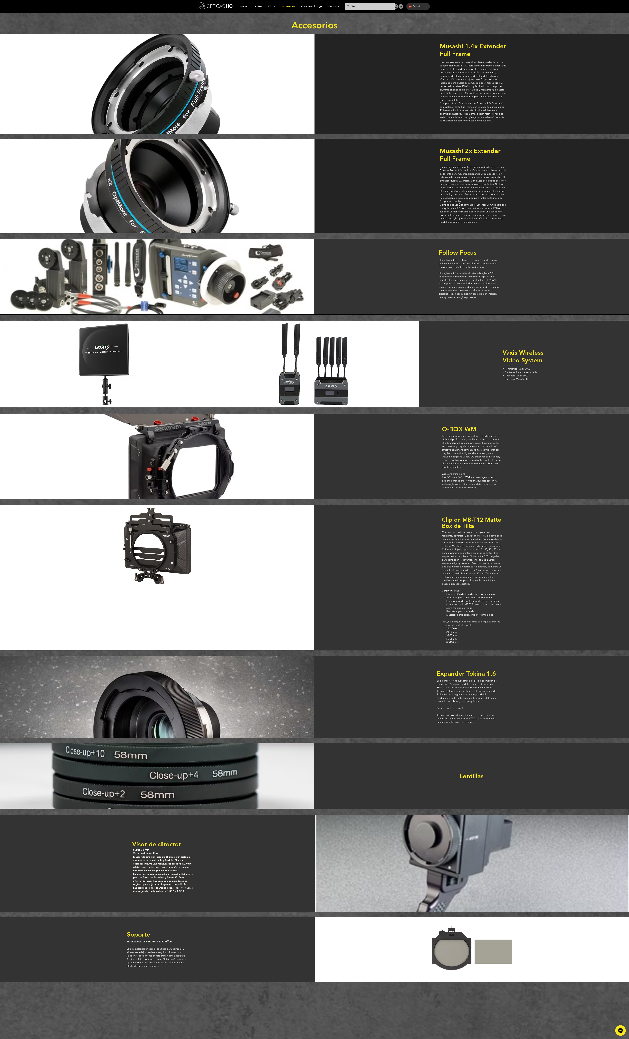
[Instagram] (395, 6)
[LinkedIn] (401, 6)
